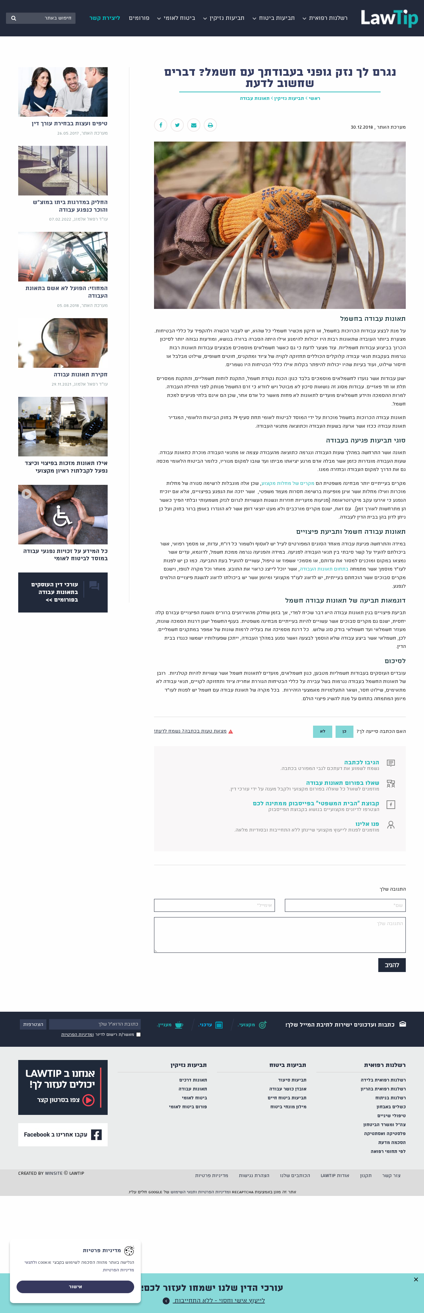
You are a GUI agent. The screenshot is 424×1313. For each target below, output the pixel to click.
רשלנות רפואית (385, 1065)
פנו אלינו (367, 824)
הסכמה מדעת (392, 1143)
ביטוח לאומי (194, 1098)
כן (344, 731)
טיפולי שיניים (391, 1116)
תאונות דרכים (193, 1080)
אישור (75, 1287)
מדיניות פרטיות (211, 1176)
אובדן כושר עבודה (287, 1089)
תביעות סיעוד (292, 1080)
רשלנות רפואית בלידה (383, 1080)
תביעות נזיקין (289, 99)
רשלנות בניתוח (390, 1098)
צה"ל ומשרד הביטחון (384, 1125)
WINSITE (54, 1173)
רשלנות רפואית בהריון (383, 1089)
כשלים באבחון (391, 1107)
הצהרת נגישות (254, 1176)
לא (322, 731)
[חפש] (13, 18)
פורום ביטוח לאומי (188, 1107)
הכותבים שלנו (295, 1176)
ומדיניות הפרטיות (77, 1035)
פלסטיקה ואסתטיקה (385, 1134)
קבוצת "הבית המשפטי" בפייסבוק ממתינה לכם (316, 804)
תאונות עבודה (255, 99)
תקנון (366, 1176)
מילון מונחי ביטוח (288, 1107)
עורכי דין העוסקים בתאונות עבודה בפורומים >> (54, 592)
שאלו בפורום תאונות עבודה (342, 783)
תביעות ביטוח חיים (287, 1098)
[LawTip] (389, 18)
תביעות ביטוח (287, 1065)
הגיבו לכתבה (361, 763)
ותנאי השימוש (184, 1192)
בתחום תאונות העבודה (324, 569)
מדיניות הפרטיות (213, 1192)
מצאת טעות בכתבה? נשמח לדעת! (190, 731)
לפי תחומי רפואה (388, 1152)
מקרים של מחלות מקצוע (287, 484)
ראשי (314, 99)
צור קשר (391, 1176)
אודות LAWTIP (335, 1176)
